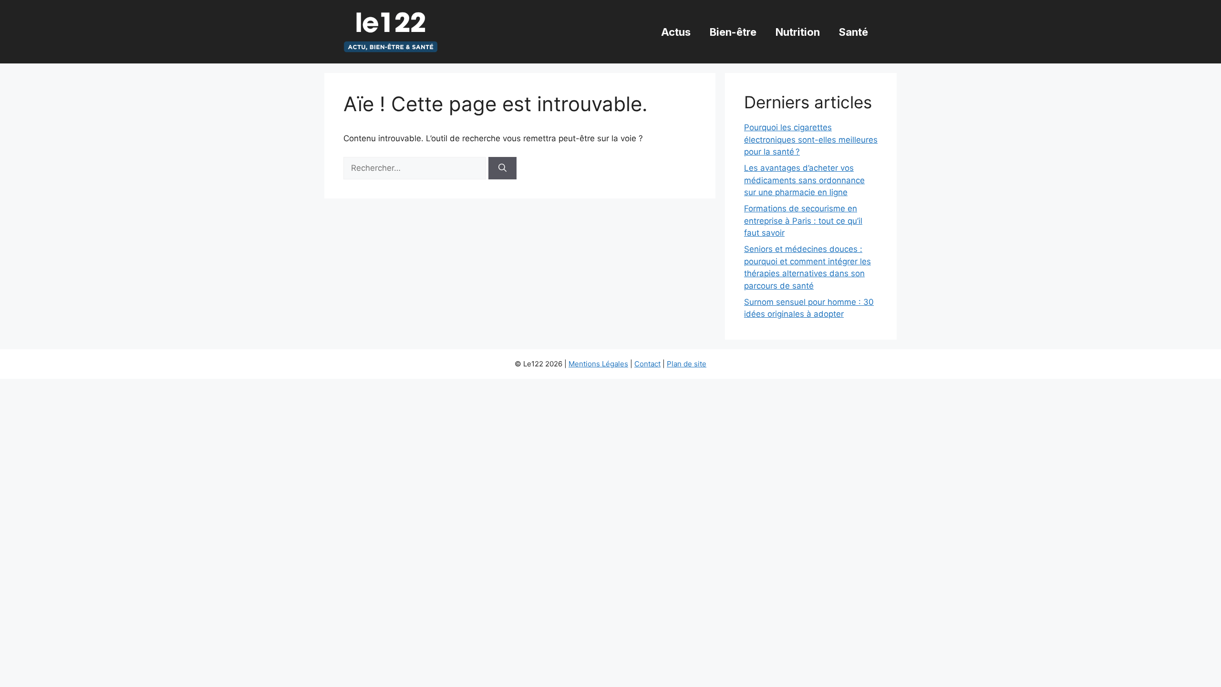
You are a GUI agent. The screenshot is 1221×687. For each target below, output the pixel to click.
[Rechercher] (502, 168)
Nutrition (798, 32)
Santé (853, 32)
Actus (676, 32)
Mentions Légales (598, 363)
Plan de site (686, 363)
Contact (647, 363)
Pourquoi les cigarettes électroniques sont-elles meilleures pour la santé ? (811, 139)
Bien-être (733, 32)
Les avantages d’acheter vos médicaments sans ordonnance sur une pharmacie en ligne (804, 180)
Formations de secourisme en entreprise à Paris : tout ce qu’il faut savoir (803, 221)
